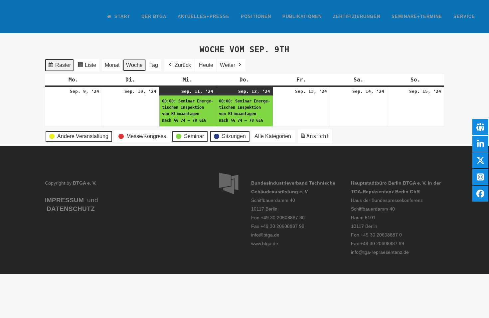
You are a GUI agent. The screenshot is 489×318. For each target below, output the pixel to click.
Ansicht (316, 138)
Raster (59, 67)
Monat (112, 65)
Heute (206, 65)
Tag (153, 65)
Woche (134, 65)
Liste (86, 67)
